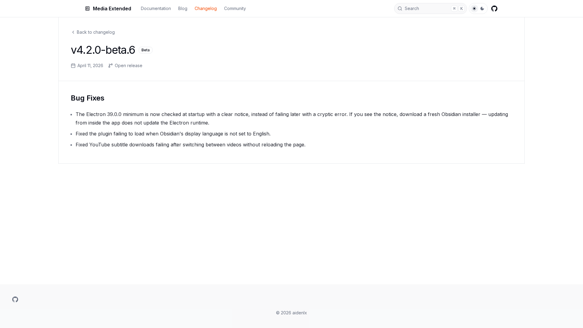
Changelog (206, 8)
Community (235, 8)
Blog (182, 8)
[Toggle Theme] (478, 8)
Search (434, 8)
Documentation (156, 8)
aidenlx (299, 312)
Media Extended (112, 8)
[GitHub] (494, 8)
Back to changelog (96, 32)
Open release (128, 65)
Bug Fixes (87, 98)
